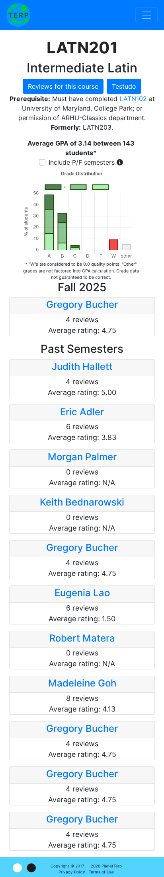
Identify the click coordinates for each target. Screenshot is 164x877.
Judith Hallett (82, 366)
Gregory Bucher (82, 304)
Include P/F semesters (82, 162)
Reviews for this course (63, 86)
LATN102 (133, 99)
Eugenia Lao (82, 593)
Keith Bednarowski (82, 502)
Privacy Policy (72, 871)
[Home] (18, 15)
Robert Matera (82, 638)
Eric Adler (82, 412)
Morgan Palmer (82, 457)
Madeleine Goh (82, 683)
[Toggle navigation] (146, 15)
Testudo (124, 86)
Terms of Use (101, 871)
